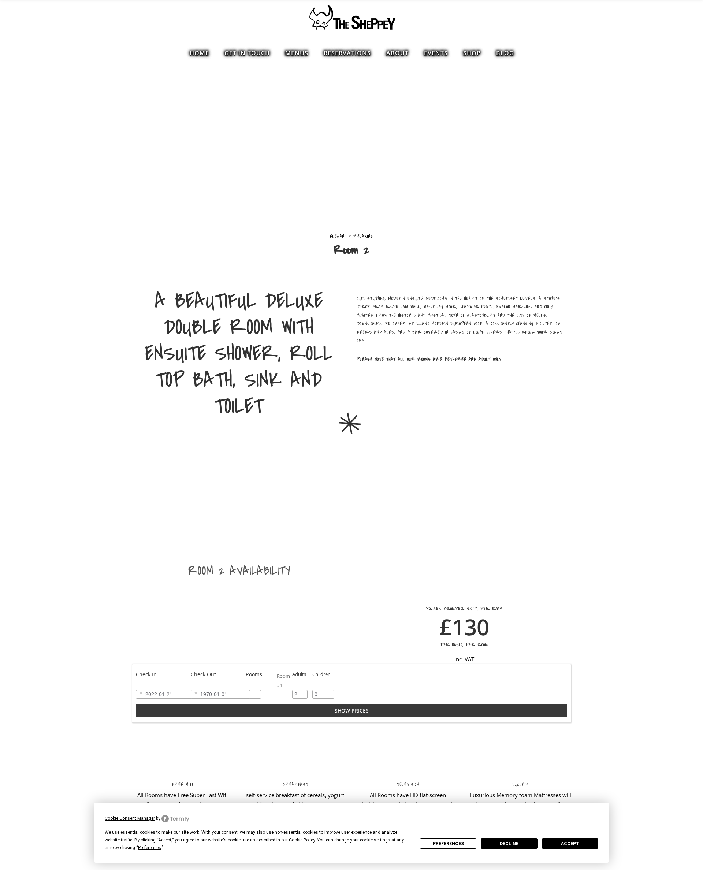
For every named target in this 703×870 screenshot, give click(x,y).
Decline (509, 843)
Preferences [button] (149, 847)
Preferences (448, 843)
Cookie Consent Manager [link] (130, 818)
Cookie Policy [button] (302, 840)
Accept (570, 843)
